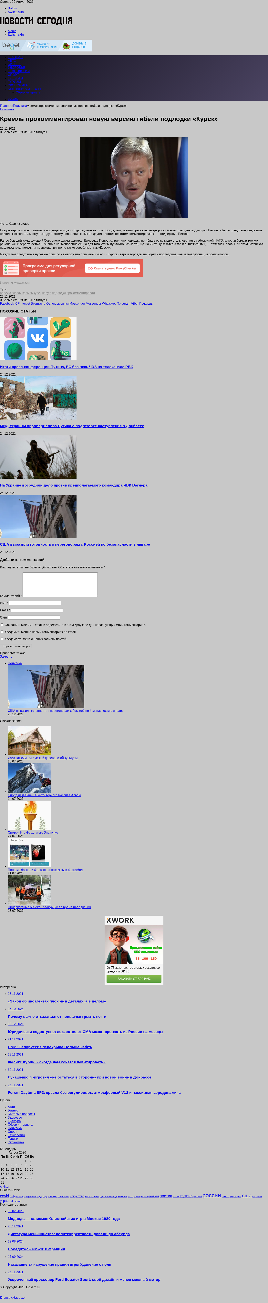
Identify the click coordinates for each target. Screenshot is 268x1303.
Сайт (3, 617)
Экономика (18, 85)
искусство (77, 1196)
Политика (20, 105)
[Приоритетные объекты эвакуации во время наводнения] (29, 903)
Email (5, 610)
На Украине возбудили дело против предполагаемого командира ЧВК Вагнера (74, 485)
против (166, 1196)
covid (4, 1196)
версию (5, 293)
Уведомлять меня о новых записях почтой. (36, 639)
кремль (27, 293)
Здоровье (16, 67)
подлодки (59, 293)
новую (46, 293)
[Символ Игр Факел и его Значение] (29, 829)
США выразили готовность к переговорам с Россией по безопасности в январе (75, 544)
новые (145, 1196)
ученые (17, 1201)
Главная (6, 105)
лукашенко (106, 1196)
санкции (227, 1196)
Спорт (13, 74)
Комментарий (11, 596)
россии (211, 1195)
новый (154, 1196)
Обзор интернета (28, 92)
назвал (122, 1196)
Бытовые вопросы (24, 89)
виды (23, 1196)
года (39, 1196)
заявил (52, 1196)
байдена (15, 1196)
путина (186, 1196)
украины (6, 1201)
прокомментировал (81, 293)
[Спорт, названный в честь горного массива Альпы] (29, 791)
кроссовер (92, 1196)
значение (63, 1196)
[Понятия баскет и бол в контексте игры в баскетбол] (29, 866)
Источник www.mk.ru (15, 282)
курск (37, 293)
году (45, 1196)
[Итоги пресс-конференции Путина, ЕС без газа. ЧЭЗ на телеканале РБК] (38, 359)
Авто (12, 60)
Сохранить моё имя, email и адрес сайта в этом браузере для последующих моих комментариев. (75, 625)
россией (197, 1196)
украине (257, 1196)
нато (130, 1196)
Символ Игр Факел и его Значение (33, 832)
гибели (17, 293)
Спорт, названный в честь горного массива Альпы (44, 795)
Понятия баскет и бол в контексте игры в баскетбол (45, 869)
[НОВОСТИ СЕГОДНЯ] (36, 24)
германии (31, 1196)
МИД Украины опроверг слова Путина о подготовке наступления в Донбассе (72, 426)
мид (114, 1196)
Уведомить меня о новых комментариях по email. (41, 632)
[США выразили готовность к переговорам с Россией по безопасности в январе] (38, 537)
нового (137, 1196)
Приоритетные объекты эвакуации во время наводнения (49, 907)
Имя (4, 603)
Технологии (19, 71)
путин (176, 1196)
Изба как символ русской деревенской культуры (43, 758)
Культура (15, 78)
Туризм (14, 81)
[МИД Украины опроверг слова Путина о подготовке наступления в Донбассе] (38, 418)
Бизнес (14, 64)
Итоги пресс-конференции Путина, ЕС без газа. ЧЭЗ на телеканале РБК (66, 367)
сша (247, 1195)
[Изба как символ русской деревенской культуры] (29, 754)
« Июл (4, 1186)
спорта (237, 1196)
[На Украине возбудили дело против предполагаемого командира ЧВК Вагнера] (38, 477)
